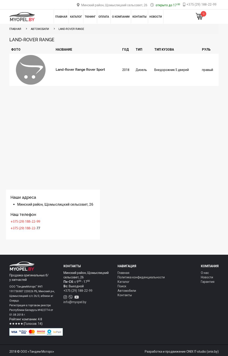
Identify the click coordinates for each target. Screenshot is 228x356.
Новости (155, 16)
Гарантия (207, 282)
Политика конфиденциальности (141, 277)
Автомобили (40, 29)
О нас (205, 273)
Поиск (122, 286)
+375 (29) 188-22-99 (25, 222)
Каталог (76, 16)
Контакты (139, 16)
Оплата (103, 16)
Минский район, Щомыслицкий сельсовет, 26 (114, 5)
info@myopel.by (74, 302)
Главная (61, 16)
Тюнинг (90, 16)
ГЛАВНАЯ (15, 29)
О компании (121, 16)
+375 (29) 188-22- (23, 228)
